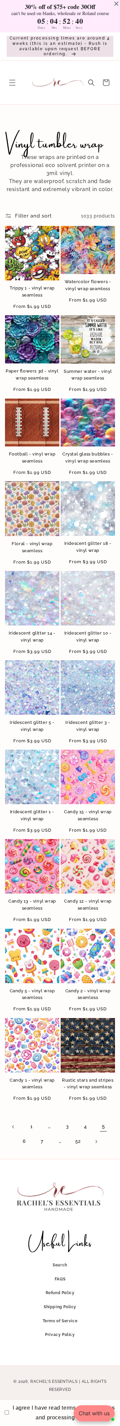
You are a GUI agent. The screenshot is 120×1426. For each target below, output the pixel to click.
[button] (12, 82)
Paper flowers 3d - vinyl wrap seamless (32, 374)
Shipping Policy (60, 1307)
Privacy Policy (60, 1334)
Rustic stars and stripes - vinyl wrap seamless (87, 1084)
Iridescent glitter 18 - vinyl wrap (88, 547)
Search (60, 1265)
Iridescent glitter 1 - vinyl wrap (32, 815)
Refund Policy (60, 1292)
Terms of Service (60, 1321)
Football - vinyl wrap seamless (32, 457)
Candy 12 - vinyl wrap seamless (88, 905)
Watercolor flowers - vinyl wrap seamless (88, 285)
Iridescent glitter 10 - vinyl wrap (88, 637)
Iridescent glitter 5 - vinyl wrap (32, 726)
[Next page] (96, 1141)
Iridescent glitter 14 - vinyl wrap (32, 637)
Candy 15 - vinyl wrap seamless (88, 815)
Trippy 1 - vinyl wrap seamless (32, 291)
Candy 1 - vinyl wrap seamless (32, 1084)
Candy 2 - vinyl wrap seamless (88, 994)
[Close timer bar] (116, 4)
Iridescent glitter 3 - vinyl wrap (87, 726)
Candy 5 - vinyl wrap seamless (32, 994)
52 (78, 1141)
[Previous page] (13, 1126)
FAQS (60, 1279)
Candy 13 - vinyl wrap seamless (32, 905)
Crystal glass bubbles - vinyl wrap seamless (87, 457)
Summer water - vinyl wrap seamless (88, 375)
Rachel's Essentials (53, 1381)
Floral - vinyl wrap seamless (32, 547)
